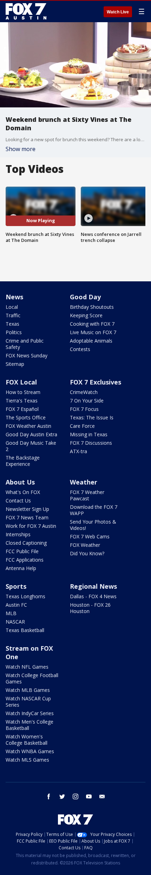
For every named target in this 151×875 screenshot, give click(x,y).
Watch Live (118, 12)
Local (12, 307)
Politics (14, 332)
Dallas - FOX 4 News (93, 596)
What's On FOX (23, 492)
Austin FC (16, 604)
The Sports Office (26, 417)
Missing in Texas (88, 434)
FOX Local (21, 382)
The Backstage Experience (23, 460)
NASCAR (15, 621)
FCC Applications (25, 559)
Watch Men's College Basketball (29, 724)
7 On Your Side (87, 400)
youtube (88, 796)
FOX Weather (85, 545)
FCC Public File (22, 551)
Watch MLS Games (27, 759)
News (14, 297)
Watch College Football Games (32, 678)
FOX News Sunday (26, 355)
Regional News (93, 586)
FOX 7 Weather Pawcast (87, 495)
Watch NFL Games (27, 666)
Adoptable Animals (91, 340)
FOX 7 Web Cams (90, 536)
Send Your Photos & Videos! (93, 524)
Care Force (82, 426)
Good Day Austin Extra (31, 434)
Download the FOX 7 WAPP (93, 510)
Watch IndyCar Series (30, 713)
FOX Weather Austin (28, 426)
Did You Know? (87, 553)
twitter (62, 796)
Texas (12, 323)
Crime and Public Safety (25, 343)
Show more (20, 149)
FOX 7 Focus (84, 409)
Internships (18, 534)
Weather (83, 482)
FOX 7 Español (22, 409)
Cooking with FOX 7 (92, 323)
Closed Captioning (26, 542)
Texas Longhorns (25, 596)
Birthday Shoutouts (92, 307)
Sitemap (15, 364)
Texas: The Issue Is (91, 417)
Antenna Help (21, 568)
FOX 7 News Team (27, 517)
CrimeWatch (84, 392)
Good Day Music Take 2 (31, 445)
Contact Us (18, 500)
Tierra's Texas (22, 400)
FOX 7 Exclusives (95, 382)
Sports (16, 586)
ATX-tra (78, 451)
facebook (48, 796)
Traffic (13, 315)
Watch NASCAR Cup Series (28, 701)
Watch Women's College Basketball (26, 739)
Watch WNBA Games (30, 751)
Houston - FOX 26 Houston (90, 607)
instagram (75, 796)
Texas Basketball (25, 630)
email (102, 796)
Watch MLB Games (28, 690)
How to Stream (23, 392)
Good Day (85, 297)
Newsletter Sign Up (27, 509)
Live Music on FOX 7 (93, 332)
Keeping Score (86, 315)
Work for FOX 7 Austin (31, 526)
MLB (11, 613)
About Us (20, 482)
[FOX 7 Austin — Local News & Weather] (26, 11)
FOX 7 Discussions (91, 442)
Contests (80, 349)
